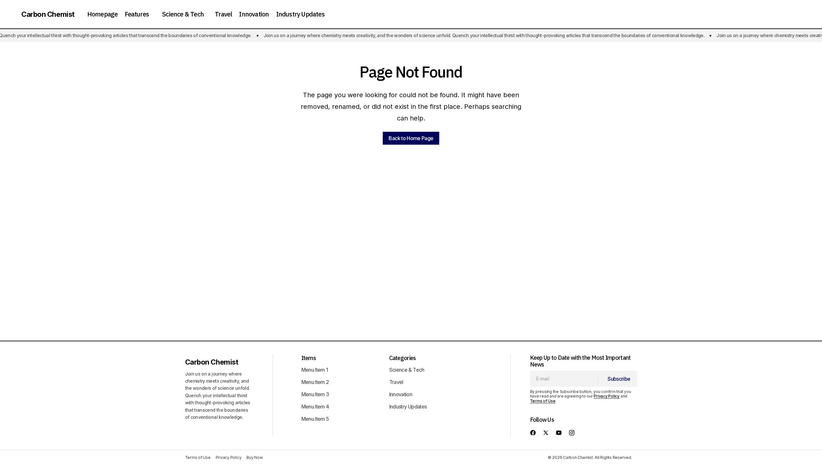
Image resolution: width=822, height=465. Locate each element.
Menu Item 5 (315, 419)
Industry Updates (408, 406)
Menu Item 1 (314, 370)
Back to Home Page (411, 138)
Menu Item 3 (315, 394)
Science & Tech (406, 370)
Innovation (400, 394)
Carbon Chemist (48, 14)
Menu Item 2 (315, 382)
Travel (396, 382)
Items (308, 358)
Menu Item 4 (315, 406)
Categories (402, 358)
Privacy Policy (606, 396)
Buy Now (254, 457)
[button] (11, 14)
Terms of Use (543, 400)
